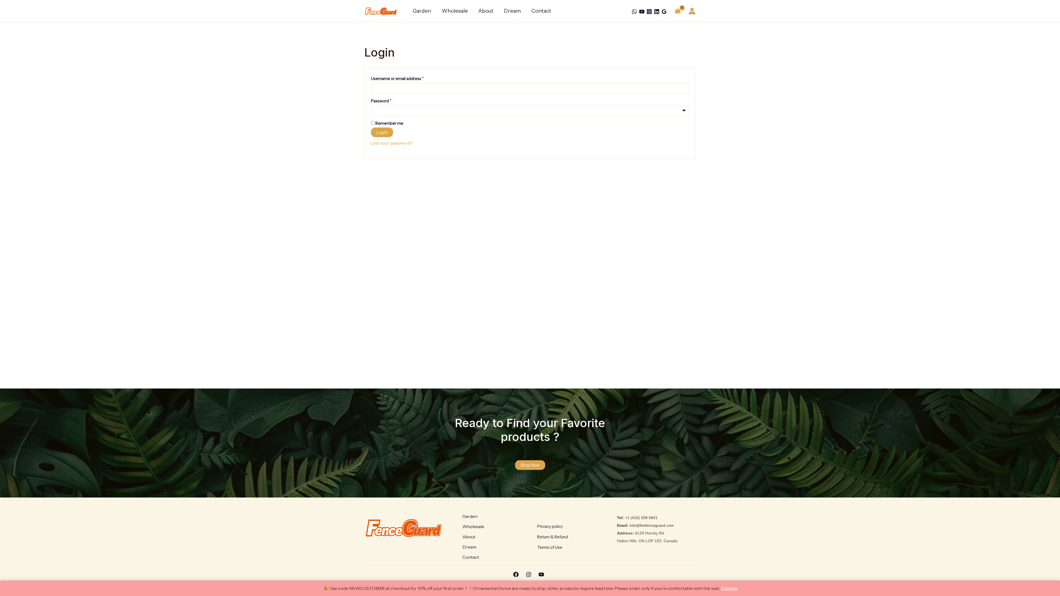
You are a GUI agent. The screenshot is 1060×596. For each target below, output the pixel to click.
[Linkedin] (656, 11)
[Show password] (684, 110)
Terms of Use (549, 547)
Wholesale (455, 11)
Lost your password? (391, 143)
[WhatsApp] (634, 11)
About (485, 11)
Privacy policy (550, 526)
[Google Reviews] (664, 11)
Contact (541, 11)
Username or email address (405, 78)
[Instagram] (649, 11)
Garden (422, 11)
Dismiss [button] (729, 588)
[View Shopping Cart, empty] (677, 11)
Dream (512, 11)
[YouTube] (642, 11)
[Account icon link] (692, 11)
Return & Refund (552, 537)
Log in (382, 132)
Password (389, 100)
